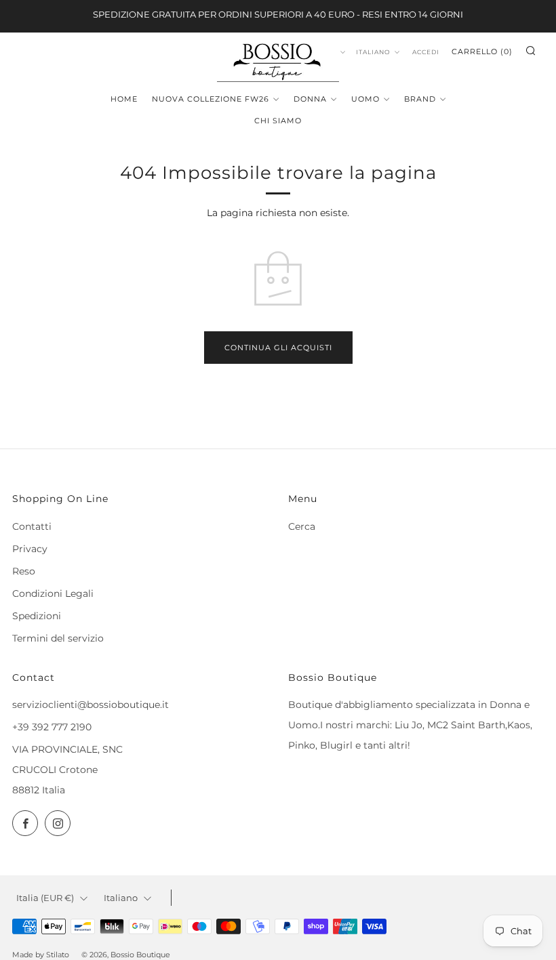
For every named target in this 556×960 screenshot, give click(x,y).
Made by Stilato (40, 954)
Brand (420, 99)
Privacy (29, 549)
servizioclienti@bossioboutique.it (90, 704)
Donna (310, 99)
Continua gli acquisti (278, 347)
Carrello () (482, 51)
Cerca (301, 526)
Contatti (32, 526)
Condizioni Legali (53, 593)
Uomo (365, 99)
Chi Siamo (278, 120)
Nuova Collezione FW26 (210, 99)
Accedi (425, 52)
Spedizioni (36, 616)
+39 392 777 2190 (52, 727)
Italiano (373, 52)
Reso (23, 571)
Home (124, 99)
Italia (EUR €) (45, 898)
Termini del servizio (58, 638)
